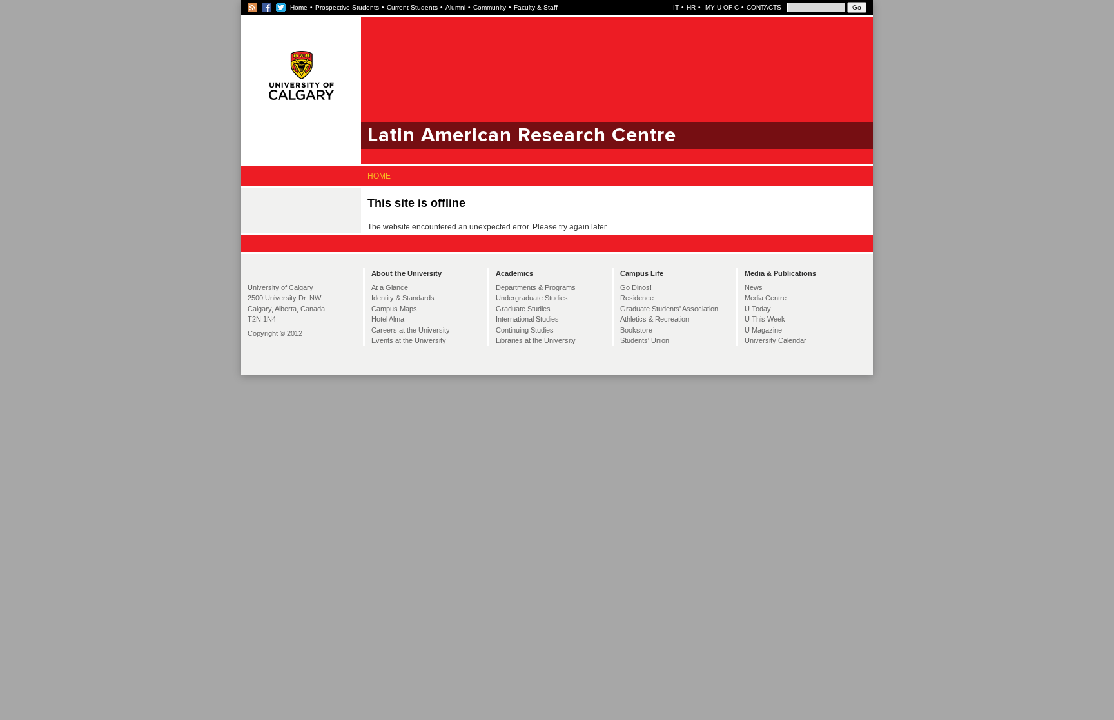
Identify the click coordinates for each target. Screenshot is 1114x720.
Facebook (267, 7)
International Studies (527, 319)
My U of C (721, 7)
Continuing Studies (525, 330)
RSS (253, 7)
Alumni (455, 7)
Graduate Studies (523, 309)
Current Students (412, 7)
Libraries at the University (536, 340)
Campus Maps (394, 309)
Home (299, 7)
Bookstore (636, 330)
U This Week (765, 319)
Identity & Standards (403, 298)
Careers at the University (410, 330)
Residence (637, 298)
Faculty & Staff (536, 7)
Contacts (764, 7)
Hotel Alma (387, 319)
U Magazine (763, 330)
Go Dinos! (636, 287)
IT (676, 7)
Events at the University (408, 340)
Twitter (281, 7)
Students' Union (644, 340)
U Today (758, 309)
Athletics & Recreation (654, 319)
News (754, 287)
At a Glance (389, 287)
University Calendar (775, 340)
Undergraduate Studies (532, 298)
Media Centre (766, 298)
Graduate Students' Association (669, 309)
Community (489, 7)
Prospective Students (347, 7)
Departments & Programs (536, 287)
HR (691, 7)
